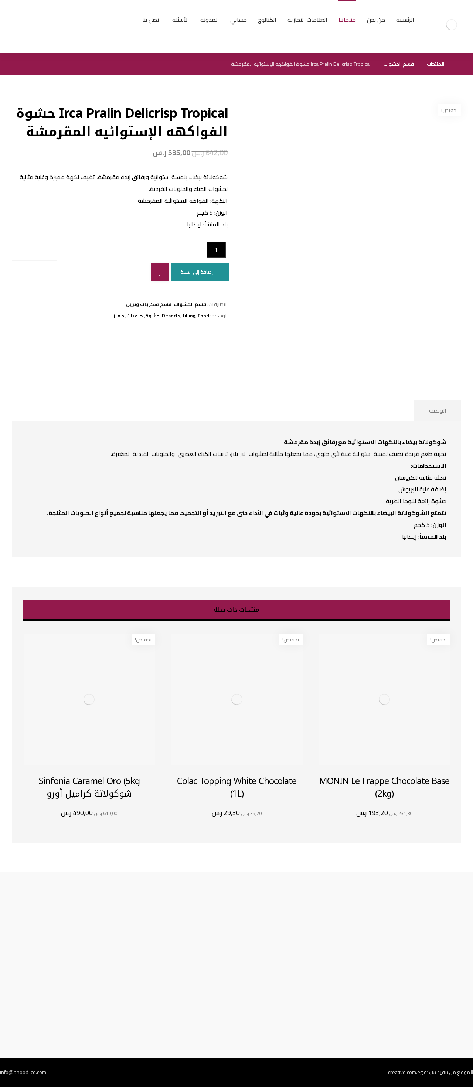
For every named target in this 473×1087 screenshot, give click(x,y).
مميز (118, 315)
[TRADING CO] (451, 25)
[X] (253, 1073)
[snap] (219, 1073)
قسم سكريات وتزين (148, 304)
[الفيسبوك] (287, 1073)
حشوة (152, 315)
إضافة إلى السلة (196, 272)
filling (189, 315)
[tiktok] (270, 1073)
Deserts (171, 315)
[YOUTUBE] (202, 1073)
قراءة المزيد (81, 813)
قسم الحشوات (190, 304)
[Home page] (459, 64)
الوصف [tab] (437, 410)
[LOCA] (185, 1073)
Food (203, 315)
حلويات (134, 315)
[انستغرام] (236, 1073)
